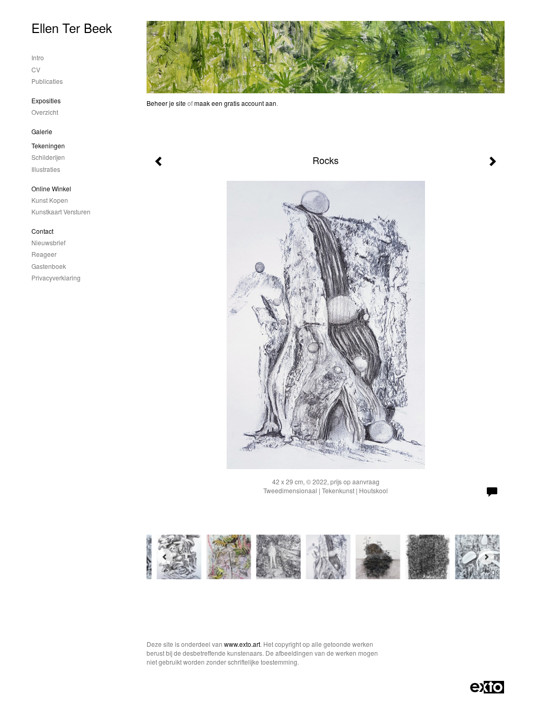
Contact (42, 230)
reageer (44, 253)
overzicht (44, 111)
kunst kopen (49, 200)
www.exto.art (242, 643)
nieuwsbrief (48, 242)
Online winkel (51, 188)
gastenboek (48, 266)
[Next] (486, 557)
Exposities (46, 100)
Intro (37, 57)
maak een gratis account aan (235, 103)
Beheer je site (166, 103)
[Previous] (165, 557)
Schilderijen (48, 157)
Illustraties (45, 169)
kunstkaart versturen (61, 211)
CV (35, 69)
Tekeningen (48, 145)
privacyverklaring (56, 277)
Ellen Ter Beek (71, 27)
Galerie (41, 131)
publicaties (47, 81)
